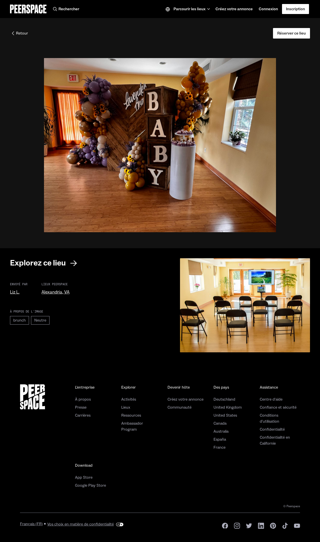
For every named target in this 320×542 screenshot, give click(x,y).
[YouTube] (297, 525)
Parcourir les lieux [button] (190, 9)
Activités (128, 399)
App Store (83, 477)
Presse (80, 407)
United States (225, 415)
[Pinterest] (273, 525)
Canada (220, 423)
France (220, 447)
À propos (83, 399)
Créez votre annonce (234, 11)
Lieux (125, 407)
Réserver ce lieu (291, 33)
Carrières (82, 415)
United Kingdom (228, 407)
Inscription (295, 9)
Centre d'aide (271, 399)
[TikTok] (285, 525)
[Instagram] (237, 525)
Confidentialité (272, 429)
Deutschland (224, 399)
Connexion (268, 9)
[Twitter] (249, 525)
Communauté (180, 407)
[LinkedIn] (261, 525)
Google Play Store (90, 485)
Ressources (131, 415)
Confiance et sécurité (278, 407)
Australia (221, 431)
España (220, 439)
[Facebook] (225, 525)
